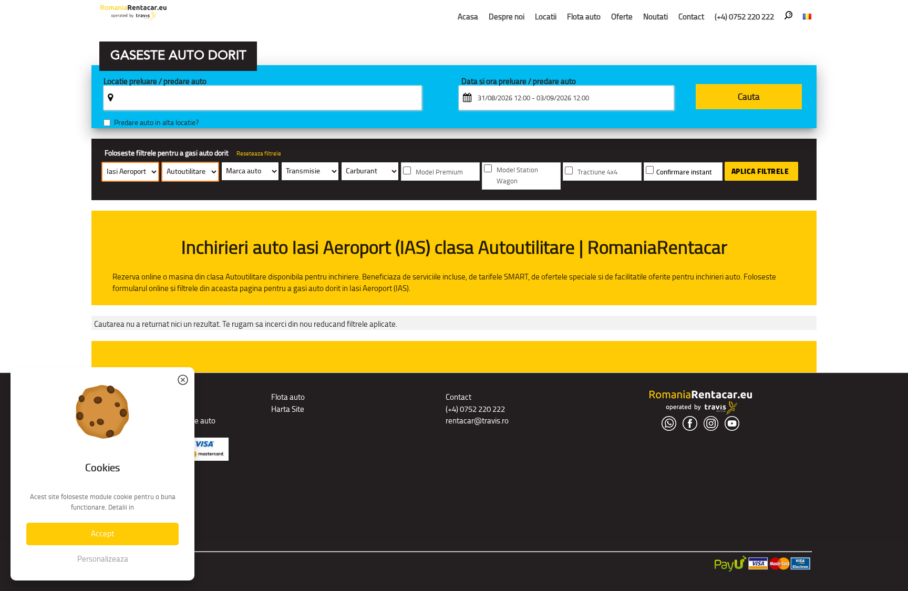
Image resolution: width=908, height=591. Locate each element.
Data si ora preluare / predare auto (518, 82)
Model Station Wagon (517, 175)
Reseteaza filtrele (258, 153)
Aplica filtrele (760, 171)
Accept (102, 533)
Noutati (655, 16)
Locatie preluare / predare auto (155, 82)
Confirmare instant (684, 172)
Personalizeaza (102, 558)
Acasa (468, 16)
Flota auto (584, 16)
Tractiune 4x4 (597, 172)
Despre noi (506, 16)
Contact (691, 16)
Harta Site (287, 409)
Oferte (622, 16)
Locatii (545, 16)
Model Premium (439, 172)
